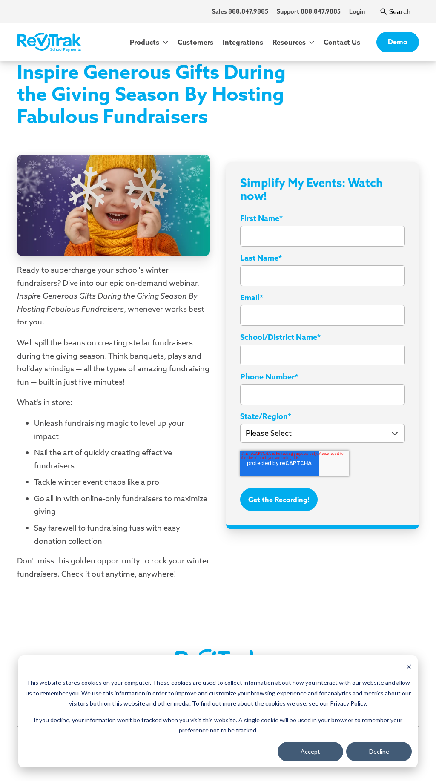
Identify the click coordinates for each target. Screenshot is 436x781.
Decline (379, 751)
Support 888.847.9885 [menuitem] (309, 11)
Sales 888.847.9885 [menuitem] (240, 11)
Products (145, 42)
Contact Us (342, 42)
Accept (310, 751)
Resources (289, 42)
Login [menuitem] (357, 11)
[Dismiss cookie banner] (409, 666)
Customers (195, 42)
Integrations (243, 42)
